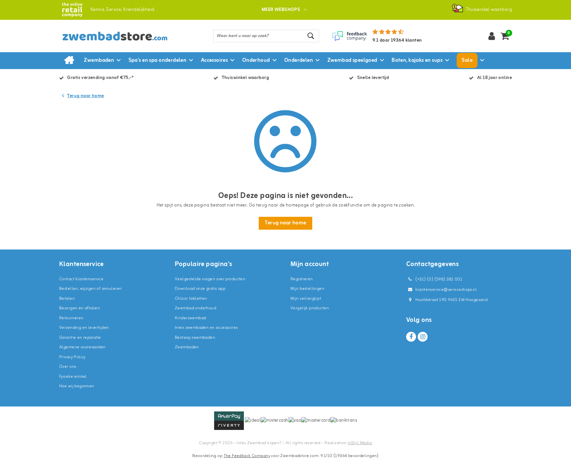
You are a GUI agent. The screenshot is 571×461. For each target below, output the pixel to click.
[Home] (69, 60)
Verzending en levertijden (84, 327)
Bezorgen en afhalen (79, 308)
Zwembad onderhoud (195, 308)
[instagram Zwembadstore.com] (423, 336)
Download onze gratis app (200, 288)
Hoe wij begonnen (76, 386)
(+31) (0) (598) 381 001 (438, 279)
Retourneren (71, 318)
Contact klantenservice (81, 279)
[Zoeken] (311, 36)
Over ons (67, 366)
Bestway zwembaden (195, 337)
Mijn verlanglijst (305, 298)
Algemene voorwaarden (82, 347)
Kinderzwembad (190, 318)
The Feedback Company (247, 455)
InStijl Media (360, 443)
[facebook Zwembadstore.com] (411, 336)
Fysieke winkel (73, 376)
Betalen (67, 298)
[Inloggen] (491, 36)
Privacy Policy (72, 357)
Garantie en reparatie (80, 337)
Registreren (301, 279)
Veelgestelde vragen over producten (210, 279)
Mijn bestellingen (307, 288)
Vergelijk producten (309, 308)
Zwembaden (187, 347)
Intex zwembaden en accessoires (206, 327)
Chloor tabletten (191, 298)
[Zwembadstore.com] (72, 9)
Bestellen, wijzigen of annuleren (90, 288)
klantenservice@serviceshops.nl (446, 289)
